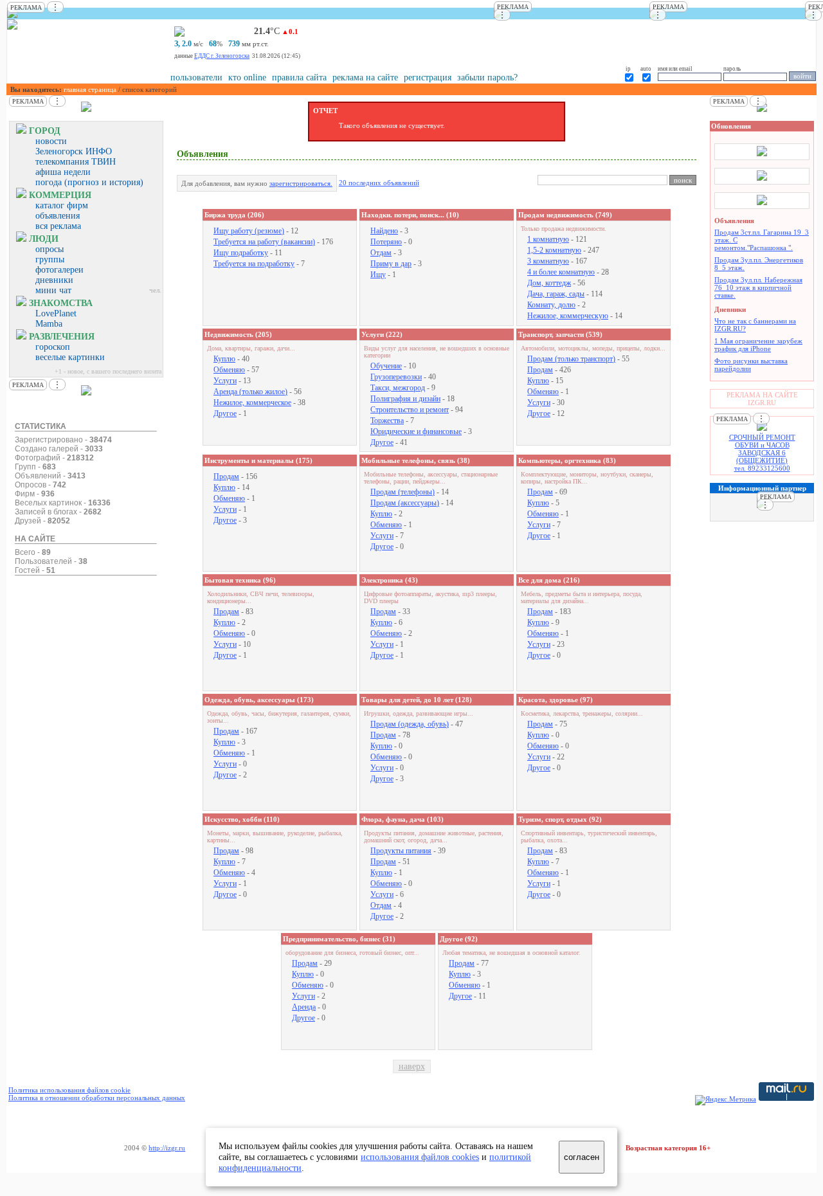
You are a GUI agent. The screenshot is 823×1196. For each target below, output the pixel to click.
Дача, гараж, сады (555, 293)
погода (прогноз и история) (89, 182)
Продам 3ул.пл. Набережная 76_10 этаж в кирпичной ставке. (758, 287)
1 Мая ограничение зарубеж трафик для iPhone (758, 344)
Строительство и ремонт (409, 409)
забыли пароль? (487, 77)
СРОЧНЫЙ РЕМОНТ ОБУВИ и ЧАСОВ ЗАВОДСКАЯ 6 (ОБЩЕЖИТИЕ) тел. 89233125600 (762, 452)
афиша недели (63, 172)
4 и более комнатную (561, 271)
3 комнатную (548, 261)
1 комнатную (548, 239)
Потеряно (386, 241)
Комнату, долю (551, 304)
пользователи (196, 77)
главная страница (90, 89)
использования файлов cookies (420, 1157)
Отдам (381, 252)
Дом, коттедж (549, 282)
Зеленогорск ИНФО (73, 151)
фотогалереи (59, 270)
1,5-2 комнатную (554, 250)
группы (49, 259)
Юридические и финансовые (416, 431)
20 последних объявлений (379, 182)
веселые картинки (70, 357)
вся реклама (58, 226)
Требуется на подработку (253, 263)
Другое (225, 413)
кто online (247, 77)
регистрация (427, 77)
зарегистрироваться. (300, 183)
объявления (57, 216)
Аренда (304, 1006)
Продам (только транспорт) (571, 358)
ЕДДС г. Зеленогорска (221, 56)
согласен (581, 1157)
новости (51, 141)
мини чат (53, 290)
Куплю (224, 358)
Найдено (384, 230)
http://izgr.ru (167, 1148)
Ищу (378, 274)
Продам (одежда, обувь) (409, 724)
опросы (49, 249)
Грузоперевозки (396, 376)
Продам (540, 369)
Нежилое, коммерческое (252, 402)
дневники (54, 280)
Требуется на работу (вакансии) (264, 241)
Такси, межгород (397, 387)
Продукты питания (400, 850)
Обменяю (229, 369)
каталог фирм (61, 205)
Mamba (48, 324)
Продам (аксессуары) (404, 502)
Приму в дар (391, 263)
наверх (412, 1066)
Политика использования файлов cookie (69, 1090)
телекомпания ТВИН (75, 162)
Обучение (386, 365)
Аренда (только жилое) (250, 391)
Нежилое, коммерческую (567, 315)
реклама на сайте (365, 77)
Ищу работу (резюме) (248, 230)
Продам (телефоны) (402, 491)
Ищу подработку (240, 252)
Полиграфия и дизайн (405, 398)
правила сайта (299, 77)
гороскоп (52, 347)
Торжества (387, 420)
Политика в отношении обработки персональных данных (96, 1097)
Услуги (225, 380)
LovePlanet (56, 313)
